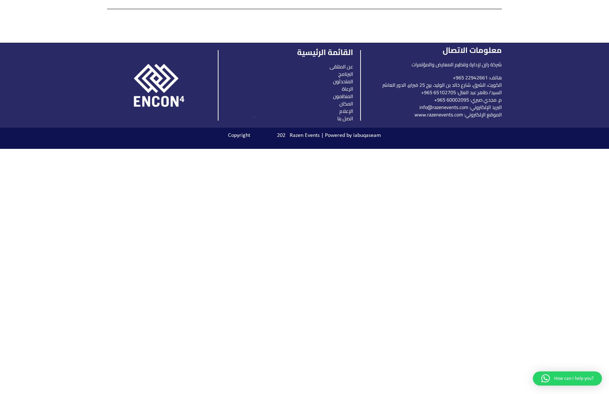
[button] (567, 378)
